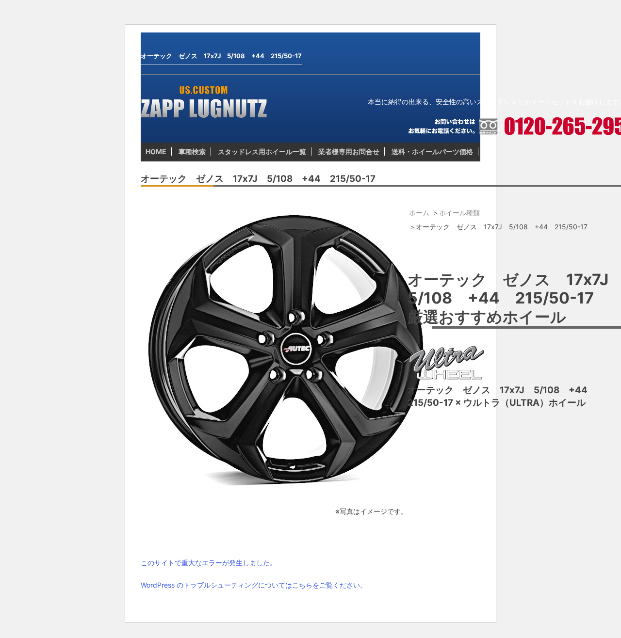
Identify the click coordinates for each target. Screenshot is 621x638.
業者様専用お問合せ (348, 151)
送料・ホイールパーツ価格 (432, 151)
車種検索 (192, 151)
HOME (156, 151)
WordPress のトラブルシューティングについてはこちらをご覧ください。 (254, 585)
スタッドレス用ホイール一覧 (262, 151)
